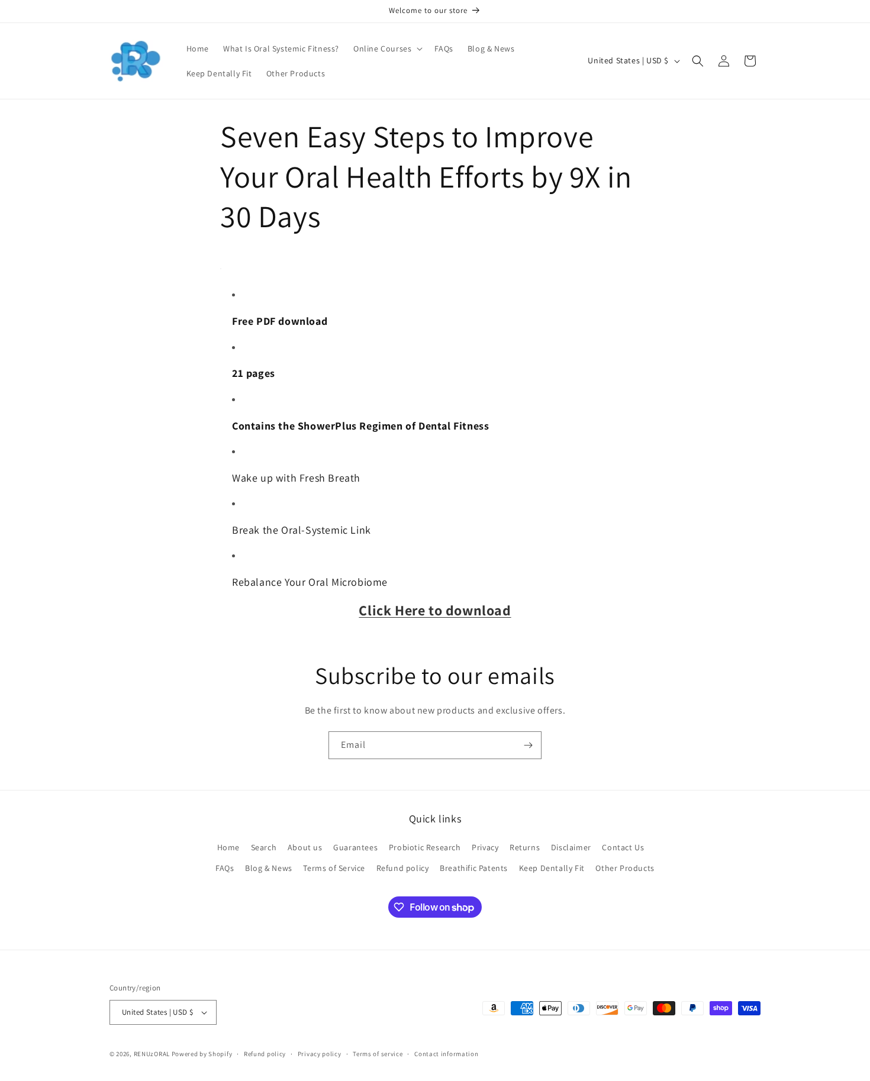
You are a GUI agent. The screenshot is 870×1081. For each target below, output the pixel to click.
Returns (525, 847)
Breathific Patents (474, 868)
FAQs (224, 868)
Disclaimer (571, 847)
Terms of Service (334, 868)
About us (305, 847)
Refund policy (402, 868)
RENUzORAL (152, 1054)
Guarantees (355, 847)
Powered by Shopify (202, 1054)
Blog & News (268, 868)
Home (228, 847)
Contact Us (623, 847)
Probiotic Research (425, 847)
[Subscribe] (528, 745)
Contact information (446, 1054)
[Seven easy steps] (220, 268)
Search (264, 847)
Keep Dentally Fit (552, 868)
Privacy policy (319, 1054)
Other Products (624, 868)
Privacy (485, 847)
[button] (386, 48)
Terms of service (377, 1054)
